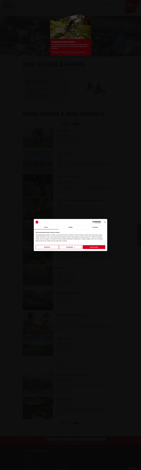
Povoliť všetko (94, 247)
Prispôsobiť (69, 247)
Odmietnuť (47, 247)
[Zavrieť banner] (104, 222)
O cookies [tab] (95, 227)
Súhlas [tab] (46, 227)
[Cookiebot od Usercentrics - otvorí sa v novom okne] (94, 222)
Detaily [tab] (71, 227)
